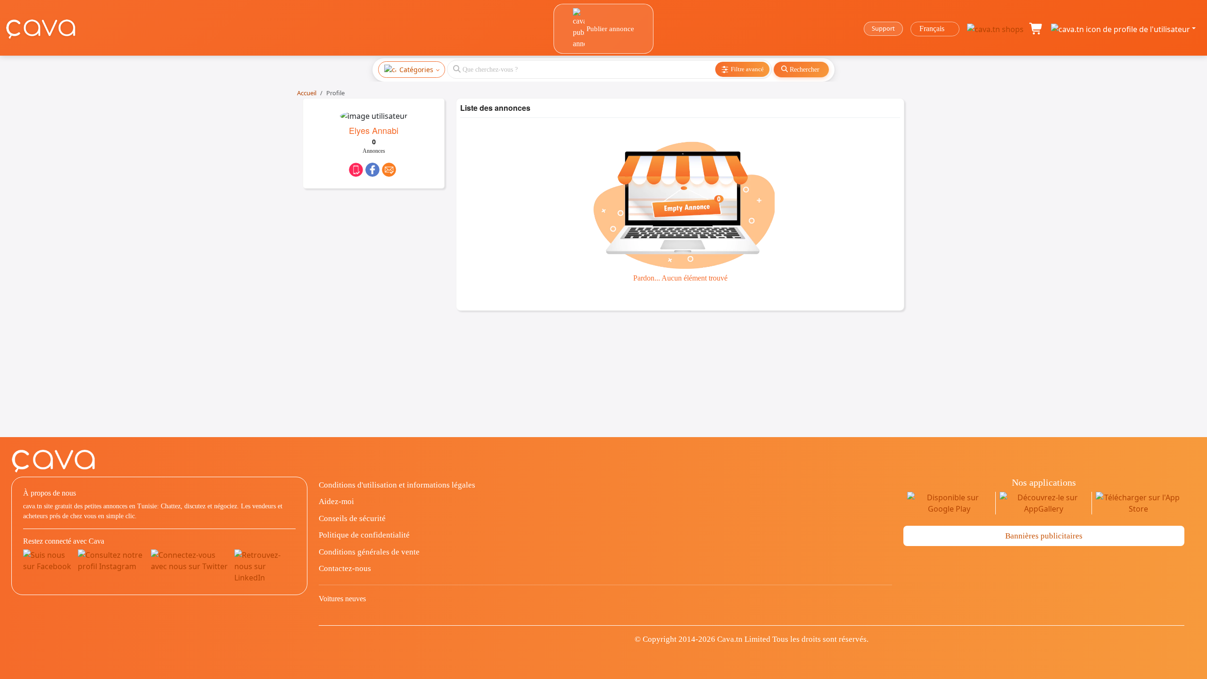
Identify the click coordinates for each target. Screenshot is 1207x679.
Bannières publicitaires (1044, 535)
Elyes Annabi (373, 130)
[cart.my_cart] (1036, 29)
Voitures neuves (342, 599)
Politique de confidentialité (364, 534)
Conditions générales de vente (369, 551)
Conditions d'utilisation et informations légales (397, 484)
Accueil (306, 93)
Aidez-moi (336, 501)
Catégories (416, 69)
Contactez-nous (345, 568)
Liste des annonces (495, 107)
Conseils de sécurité (352, 518)
